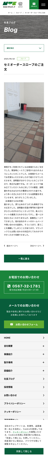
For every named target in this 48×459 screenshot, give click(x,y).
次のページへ (35, 246)
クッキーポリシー (21, 431)
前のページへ (12, 246)
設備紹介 (8, 370)
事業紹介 (8, 354)
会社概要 (8, 345)
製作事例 (8, 362)
